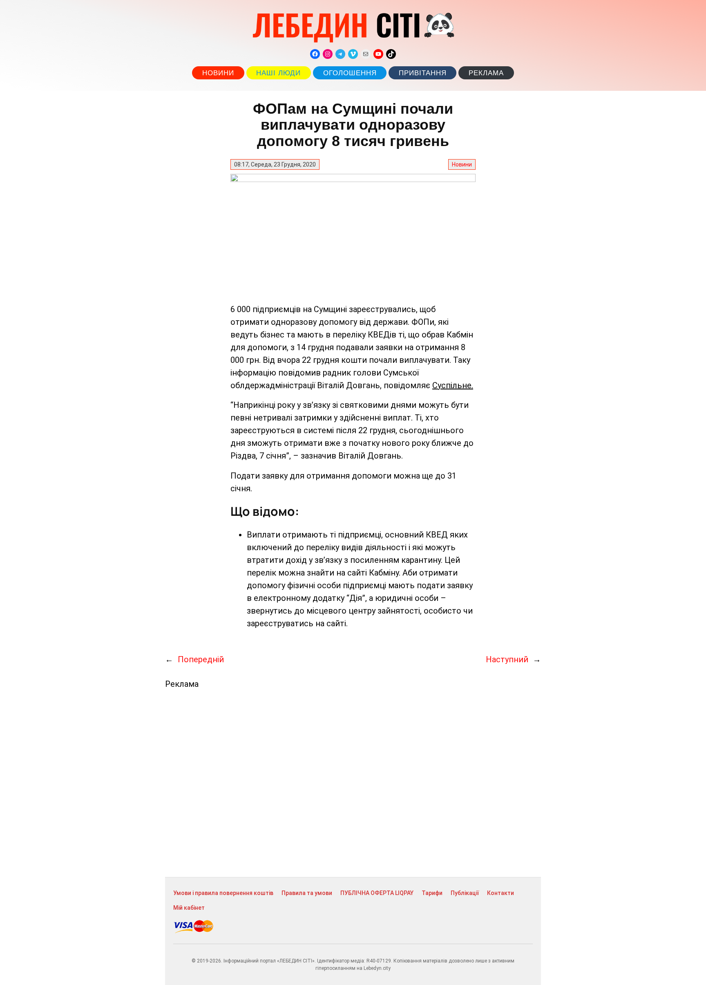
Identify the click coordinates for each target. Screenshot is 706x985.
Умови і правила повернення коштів (223, 893)
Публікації (465, 893)
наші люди (278, 73)
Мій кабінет (189, 907)
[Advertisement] (353, 783)
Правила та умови (307, 893)
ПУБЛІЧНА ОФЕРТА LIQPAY (376, 893)
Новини (218, 73)
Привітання (423, 73)
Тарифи (432, 893)
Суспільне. (452, 385)
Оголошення (350, 73)
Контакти (500, 893)
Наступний (507, 659)
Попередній (201, 659)
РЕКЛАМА (486, 73)
